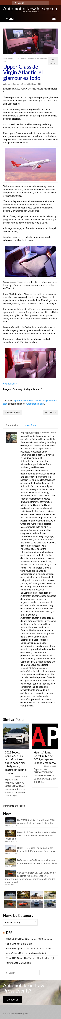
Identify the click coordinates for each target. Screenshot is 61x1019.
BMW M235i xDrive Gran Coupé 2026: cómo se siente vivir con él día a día (36, 821)
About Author (12, 425)
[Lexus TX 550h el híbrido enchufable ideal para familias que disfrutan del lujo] (36, 904)
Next (55, 762)
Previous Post (13, 412)
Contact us (12, 999)
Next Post (49, 412)
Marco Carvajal (13, 84)
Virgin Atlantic (10, 383)
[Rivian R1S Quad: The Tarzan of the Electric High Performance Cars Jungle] (36, 895)
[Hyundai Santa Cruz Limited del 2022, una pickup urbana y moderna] (26, 736)
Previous (6, 762)
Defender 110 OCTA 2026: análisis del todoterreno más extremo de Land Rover (37, 862)
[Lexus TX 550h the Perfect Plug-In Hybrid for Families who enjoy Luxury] (49, 904)
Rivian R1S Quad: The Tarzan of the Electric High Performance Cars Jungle (36, 849)
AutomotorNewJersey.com (30, 8)
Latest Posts (30, 425)
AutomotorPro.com (35, 403)
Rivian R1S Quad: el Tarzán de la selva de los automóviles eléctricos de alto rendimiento (30, 835)
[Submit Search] (14, 3)
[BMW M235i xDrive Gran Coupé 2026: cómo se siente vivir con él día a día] (9, 895)
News (33, 84)
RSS (9, 932)
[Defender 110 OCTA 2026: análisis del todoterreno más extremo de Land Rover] (49, 895)
